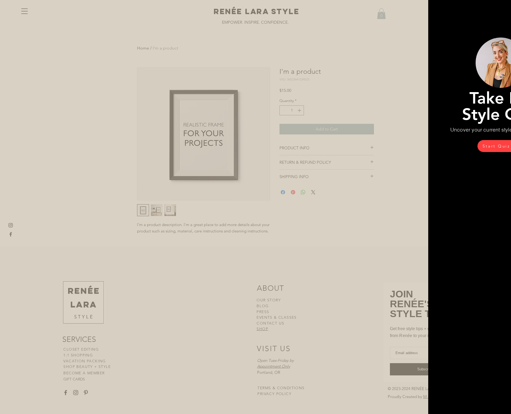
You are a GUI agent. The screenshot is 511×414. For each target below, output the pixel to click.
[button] (498, 12)
